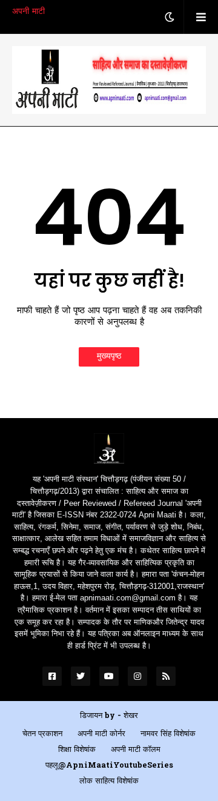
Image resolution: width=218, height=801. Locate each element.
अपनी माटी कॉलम (135, 750)
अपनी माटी (28, 11)
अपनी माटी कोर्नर (101, 734)
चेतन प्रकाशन (42, 734)
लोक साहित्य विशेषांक (109, 781)
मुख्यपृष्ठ (109, 356)
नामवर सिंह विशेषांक (168, 734)
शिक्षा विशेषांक (77, 750)
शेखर (131, 716)
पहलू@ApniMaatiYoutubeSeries (109, 765)
